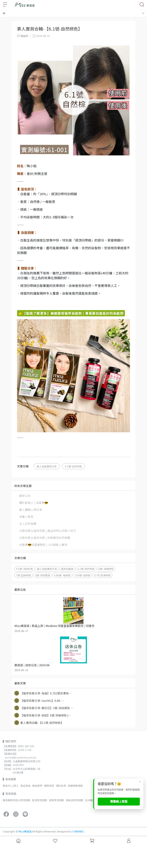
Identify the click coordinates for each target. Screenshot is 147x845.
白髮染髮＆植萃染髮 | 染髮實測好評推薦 (44, 537)
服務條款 (49, 785)
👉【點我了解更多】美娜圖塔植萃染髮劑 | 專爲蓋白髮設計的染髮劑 (71, 313)
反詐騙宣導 (91, 800)
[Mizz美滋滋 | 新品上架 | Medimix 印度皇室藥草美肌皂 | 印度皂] (73, 610)
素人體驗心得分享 (30, 509)
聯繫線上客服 (118, 801)
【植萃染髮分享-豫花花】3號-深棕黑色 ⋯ (45, 708)
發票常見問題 (56, 800)
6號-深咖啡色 (105, 569)
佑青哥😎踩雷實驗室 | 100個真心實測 (43, 544)
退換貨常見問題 (74, 800)
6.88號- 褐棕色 (62, 575)
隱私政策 (61, 785)
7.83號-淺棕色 (82, 575)
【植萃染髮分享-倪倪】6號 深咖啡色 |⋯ (43, 715)
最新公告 (25, 495)
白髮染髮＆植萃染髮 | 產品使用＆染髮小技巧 (47, 530)
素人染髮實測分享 (47, 466)
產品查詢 (25, 785)
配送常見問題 (39, 800)
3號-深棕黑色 (42, 575)
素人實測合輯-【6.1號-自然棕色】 (40, 722)
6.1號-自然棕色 (73, 466)
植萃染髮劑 (67, 569)
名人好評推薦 (27, 523)
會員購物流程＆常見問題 (16, 800)
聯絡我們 (37, 785)
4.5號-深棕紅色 (24, 569)
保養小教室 (26, 516)
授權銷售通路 (75, 785)
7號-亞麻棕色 (23, 575)
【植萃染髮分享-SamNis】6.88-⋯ (40, 700)
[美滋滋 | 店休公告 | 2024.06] (73, 649)
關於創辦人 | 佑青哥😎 (33, 502)
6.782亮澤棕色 (102, 575)
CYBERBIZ (78, 831)
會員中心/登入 (11, 785)
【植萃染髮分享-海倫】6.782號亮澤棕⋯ (44, 693)
